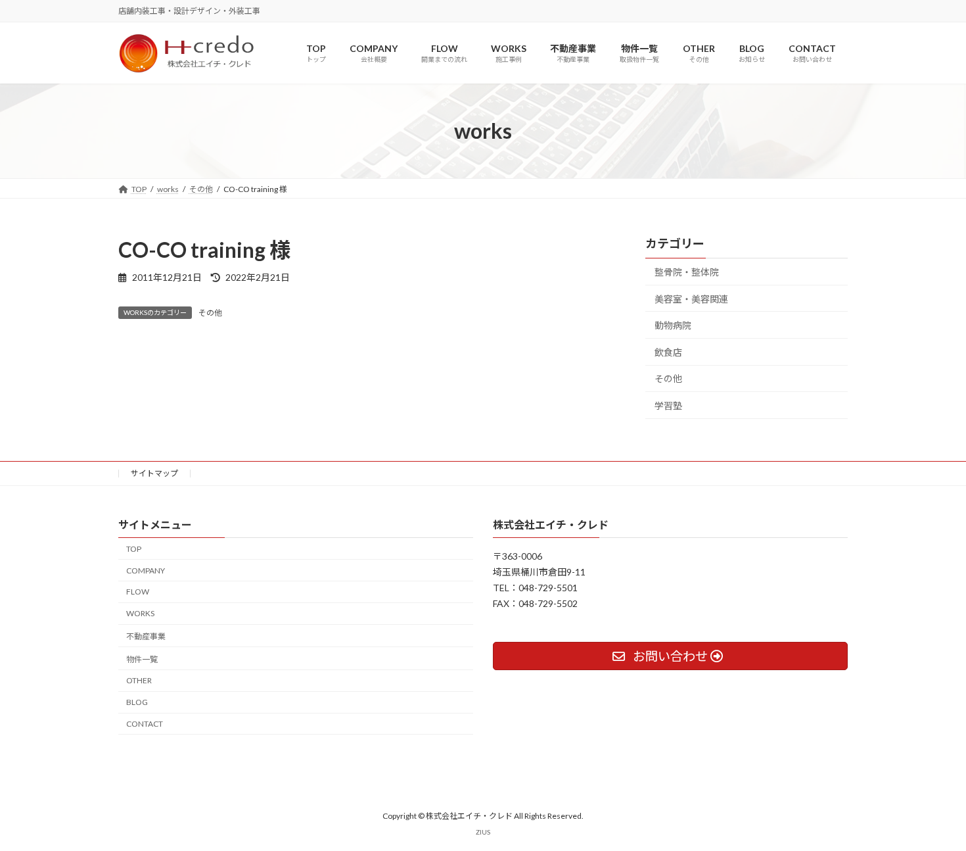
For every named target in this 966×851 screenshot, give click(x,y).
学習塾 (668, 405)
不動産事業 (146, 636)
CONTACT (144, 724)
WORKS (140, 613)
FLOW (137, 592)
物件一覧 (142, 659)
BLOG (137, 702)
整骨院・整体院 (687, 272)
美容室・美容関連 (691, 298)
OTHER (139, 681)
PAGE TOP (931, 812)
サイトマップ (154, 473)
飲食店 (668, 352)
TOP (133, 549)
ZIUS (483, 833)
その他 (210, 313)
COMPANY (145, 570)
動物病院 (673, 325)
